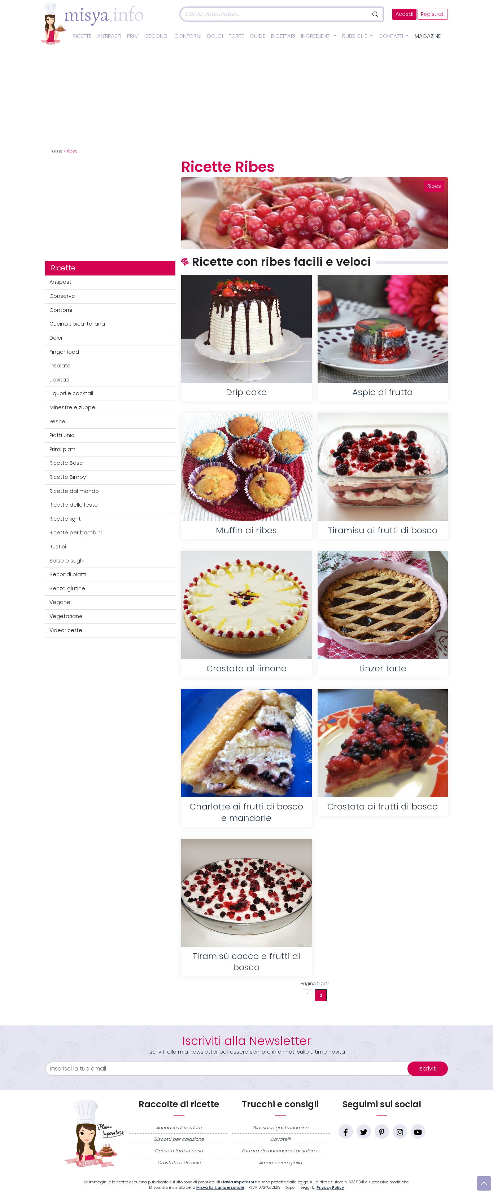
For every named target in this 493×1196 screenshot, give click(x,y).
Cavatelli (280, 1139)
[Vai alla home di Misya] (92, 23)
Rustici (57, 546)
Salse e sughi (66, 560)
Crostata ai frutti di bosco (382, 806)
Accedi (404, 14)
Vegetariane (66, 616)
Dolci (215, 36)
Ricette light (65, 519)
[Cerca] (376, 14)
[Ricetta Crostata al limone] (246, 605)
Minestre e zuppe (72, 407)
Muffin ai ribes (246, 530)
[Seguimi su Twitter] (364, 1131)
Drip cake (246, 392)
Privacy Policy (330, 1187)
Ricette (82, 36)
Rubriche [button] (355, 36)
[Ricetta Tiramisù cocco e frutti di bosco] (246, 893)
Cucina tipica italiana (77, 324)
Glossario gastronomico (280, 1127)
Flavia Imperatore (239, 1182)
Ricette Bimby (67, 477)
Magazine (428, 36)
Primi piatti (63, 449)
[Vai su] (484, 1183)
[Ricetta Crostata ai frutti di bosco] (383, 743)
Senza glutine (67, 588)
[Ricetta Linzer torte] (383, 605)
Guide (257, 36)
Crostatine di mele (179, 1162)
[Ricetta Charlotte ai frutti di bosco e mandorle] (246, 743)
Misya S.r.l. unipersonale (220, 1187)
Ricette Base (66, 463)
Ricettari (283, 36)
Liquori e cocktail (71, 393)
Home (55, 151)
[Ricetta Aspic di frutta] (383, 329)
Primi (133, 36)
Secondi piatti (67, 574)
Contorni (187, 36)
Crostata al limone (246, 668)
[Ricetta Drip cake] (246, 329)
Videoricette (65, 630)
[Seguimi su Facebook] (346, 1131)
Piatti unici (62, 435)
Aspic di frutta (382, 392)
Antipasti (109, 36)
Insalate (60, 365)
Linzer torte (382, 668)
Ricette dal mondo (74, 491)
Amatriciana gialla (280, 1162)
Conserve (62, 296)
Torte (236, 36)
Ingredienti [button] (316, 36)
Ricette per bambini (75, 532)
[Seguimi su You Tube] (418, 1131)
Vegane (59, 602)
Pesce (57, 421)
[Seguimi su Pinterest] (382, 1131)
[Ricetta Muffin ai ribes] (246, 467)
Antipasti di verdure (179, 1127)
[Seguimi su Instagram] (400, 1131)
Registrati (433, 14)
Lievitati (59, 379)
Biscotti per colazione (179, 1139)
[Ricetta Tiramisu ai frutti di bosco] (383, 467)
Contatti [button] (392, 36)
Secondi (157, 36)
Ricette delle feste (73, 505)
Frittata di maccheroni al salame (280, 1150)
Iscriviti (428, 1068)
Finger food (64, 352)
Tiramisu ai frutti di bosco (382, 530)
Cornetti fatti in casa (179, 1150)
